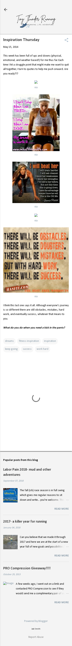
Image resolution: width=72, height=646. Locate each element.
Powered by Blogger (36, 621)
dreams (9, 341)
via (36, 87)
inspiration (50, 341)
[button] (66, 40)
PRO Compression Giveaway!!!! (27, 568)
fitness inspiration (29, 341)
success (27, 349)
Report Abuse (36, 637)
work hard (42, 349)
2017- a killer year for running (25, 522)
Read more (61, 508)
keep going (11, 349)
